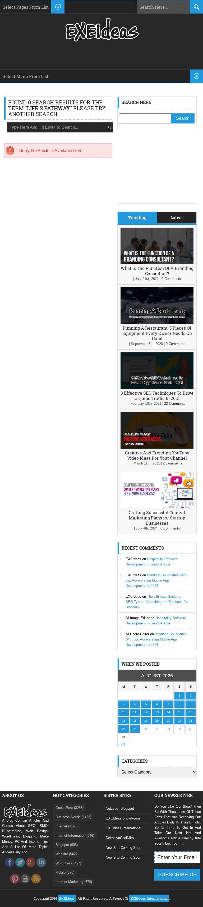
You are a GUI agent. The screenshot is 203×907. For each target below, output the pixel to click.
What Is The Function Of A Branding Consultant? (157, 270)
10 (123, 712)
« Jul (121, 744)
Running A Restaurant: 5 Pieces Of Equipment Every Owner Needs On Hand (157, 333)
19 (145, 720)
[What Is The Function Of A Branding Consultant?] (157, 263)
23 (190, 720)
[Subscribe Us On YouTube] (25, 885)
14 (168, 712)
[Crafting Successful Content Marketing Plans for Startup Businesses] (157, 507)
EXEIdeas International (123, 828)
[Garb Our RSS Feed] (36, 885)
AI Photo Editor (137, 634)
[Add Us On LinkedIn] (41, 869)
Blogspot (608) (67, 845)
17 (123, 720)
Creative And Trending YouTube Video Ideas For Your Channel (157, 455)
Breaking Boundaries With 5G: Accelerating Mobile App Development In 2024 (156, 580)
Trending (137, 217)
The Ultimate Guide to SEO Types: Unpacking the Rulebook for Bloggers (157, 602)
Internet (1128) (66, 826)
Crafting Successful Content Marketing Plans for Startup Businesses (157, 518)
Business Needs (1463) (73, 817)
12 (145, 712)
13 (157, 712)
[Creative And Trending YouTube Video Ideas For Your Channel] (157, 447)
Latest (176, 217)
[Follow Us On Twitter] (20, 869)
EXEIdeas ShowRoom (123, 818)
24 (123, 728)
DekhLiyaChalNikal (120, 838)
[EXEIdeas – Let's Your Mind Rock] (101, 40)
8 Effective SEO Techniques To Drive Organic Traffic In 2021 (157, 395)
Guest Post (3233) (70, 808)
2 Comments (172, 463)
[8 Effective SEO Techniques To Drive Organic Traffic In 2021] (157, 388)
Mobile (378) (65, 872)
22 (179, 720)
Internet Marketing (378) (74, 882)
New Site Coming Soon (123, 848)
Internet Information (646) (75, 835)
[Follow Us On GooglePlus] (30, 869)
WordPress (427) (68, 863)
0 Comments (171, 279)
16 (190, 712)
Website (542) (66, 854)
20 (157, 720)
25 (134, 728)
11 (134, 712)
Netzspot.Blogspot (120, 809)
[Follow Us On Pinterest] (15, 885)
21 (168, 720)
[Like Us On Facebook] (9, 869)
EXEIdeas (133, 559)
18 (134, 720)
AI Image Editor (138, 618)
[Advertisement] (157, 170)
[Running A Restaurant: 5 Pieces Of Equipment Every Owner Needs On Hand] (157, 323)
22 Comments (175, 404)
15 (179, 712)
